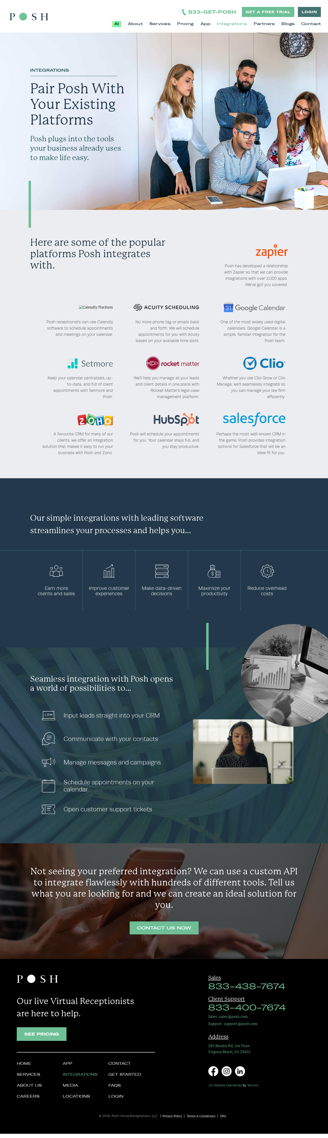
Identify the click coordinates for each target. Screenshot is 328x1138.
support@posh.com (232, 1024)
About (135, 24)
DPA (223, 1116)
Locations (76, 1096)
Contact (311, 24)
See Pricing (41, 1034)
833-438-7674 (246, 987)
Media (70, 1086)
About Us (29, 1086)
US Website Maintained (225, 1085)
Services (159, 24)
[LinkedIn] (240, 1071)
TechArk (253, 1085)
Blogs (288, 24)
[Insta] (227, 1071)
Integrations (232, 24)
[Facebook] (213, 1071)
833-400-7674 (247, 1008)
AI (116, 24)
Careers (28, 1096)
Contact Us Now (164, 928)
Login (309, 12)
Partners (264, 24)
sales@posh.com (228, 1017)
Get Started (124, 1075)
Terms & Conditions (201, 1116)
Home (24, 1064)
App (206, 24)
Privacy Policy (172, 1116)
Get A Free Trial (268, 12)
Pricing (185, 24)
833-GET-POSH (212, 12)
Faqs (114, 1086)
